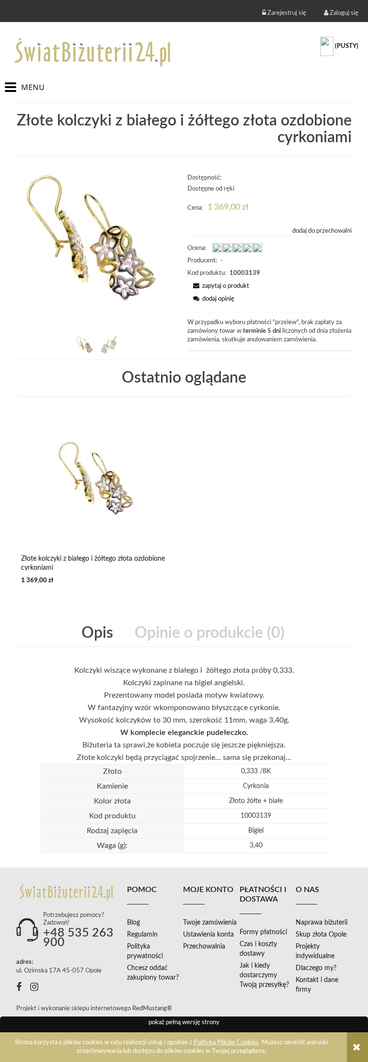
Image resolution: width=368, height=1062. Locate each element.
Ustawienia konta (208, 934)
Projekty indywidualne (315, 951)
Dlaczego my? (316, 968)
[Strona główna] (93, 52)
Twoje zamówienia (210, 922)
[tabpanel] (184, 714)
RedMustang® (152, 1009)
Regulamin (142, 934)
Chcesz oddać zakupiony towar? (153, 973)
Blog (133, 922)
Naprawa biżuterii (321, 922)
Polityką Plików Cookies (226, 1042)
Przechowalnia (204, 946)
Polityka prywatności (145, 951)
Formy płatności (263, 932)
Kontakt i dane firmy (317, 985)
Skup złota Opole (321, 934)
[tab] (98, 633)
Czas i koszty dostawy (258, 949)
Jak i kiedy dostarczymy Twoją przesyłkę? (264, 975)
